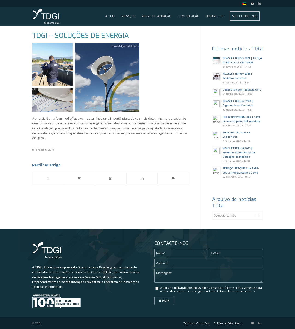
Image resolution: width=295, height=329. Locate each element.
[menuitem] (243, 3)
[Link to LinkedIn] (259, 3)
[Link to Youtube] (252, 3)
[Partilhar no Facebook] (48, 178)
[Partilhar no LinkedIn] (142, 178)
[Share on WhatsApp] (110, 178)
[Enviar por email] (173, 178)
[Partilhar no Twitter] (79, 178)
